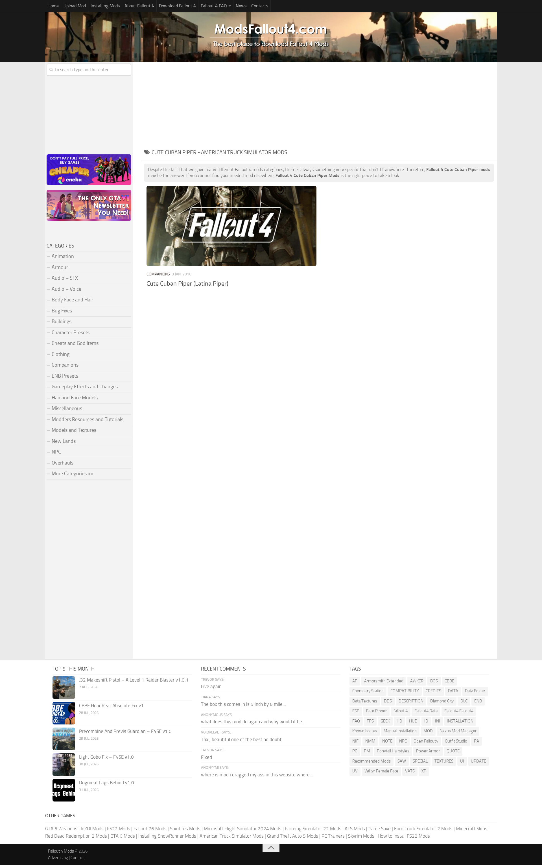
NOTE (387, 741)
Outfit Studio (456, 741)
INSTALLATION (460, 721)
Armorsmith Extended (383, 681)
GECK (385, 721)
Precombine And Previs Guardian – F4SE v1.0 (125, 731)
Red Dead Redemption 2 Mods (76, 836)
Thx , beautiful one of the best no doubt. (242, 739)
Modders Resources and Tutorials (87, 419)
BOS (434, 681)
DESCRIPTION (411, 701)
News (241, 5)
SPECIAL (420, 761)
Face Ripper (376, 710)
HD (399, 721)
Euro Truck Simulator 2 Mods (423, 828)
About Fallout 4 (139, 5)
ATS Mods (355, 828)
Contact (77, 857)
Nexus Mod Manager (458, 730)
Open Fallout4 (426, 741)
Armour (60, 267)
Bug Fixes (62, 311)
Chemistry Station (368, 690)
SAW (401, 761)
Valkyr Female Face (381, 771)
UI (462, 761)
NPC (56, 452)
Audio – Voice (66, 289)
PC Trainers (333, 836)
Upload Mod (75, 5)
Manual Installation (400, 730)
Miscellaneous (67, 408)
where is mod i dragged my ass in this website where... (257, 775)
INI (437, 721)
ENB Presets (65, 376)
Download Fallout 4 (177, 5)
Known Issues (364, 730)
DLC (463, 701)
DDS (388, 701)
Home (53, 5)
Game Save (379, 828)
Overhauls (62, 463)
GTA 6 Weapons (61, 828)
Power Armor (428, 751)
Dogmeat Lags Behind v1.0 (106, 782)
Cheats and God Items (75, 343)
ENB (478, 701)
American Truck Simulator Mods (232, 836)
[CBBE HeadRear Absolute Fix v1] (64, 713)
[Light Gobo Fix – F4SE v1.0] (64, 764)
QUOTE (453, 751)
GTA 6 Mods (122, 836)
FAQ (356, 721)
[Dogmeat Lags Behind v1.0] (64, 790)
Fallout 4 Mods (61, 851)
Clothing (60, 354)
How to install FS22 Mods (404, 836)
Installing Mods (105, 5)
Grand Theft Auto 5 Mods (292, 836)
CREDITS (433, 690)
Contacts (259, 5)
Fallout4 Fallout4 (458, 710)
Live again (211, 686)
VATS (410, 771)
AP (354, 681)
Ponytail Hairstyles (393, 751)
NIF (355, 741)
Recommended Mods (371, 761)
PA (476, 741)
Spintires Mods (185, 828)
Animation (63, 256)
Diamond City (442, 701)
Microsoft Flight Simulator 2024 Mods (242, 828)
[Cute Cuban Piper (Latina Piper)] (231, 226)
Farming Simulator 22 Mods (313, 828)
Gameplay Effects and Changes (85, 387)
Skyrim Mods (361, 836)
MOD (428, 730)
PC (354, 751)
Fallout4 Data (426, 710)
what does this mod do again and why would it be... (253, 721)
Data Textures (364, 701)
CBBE (449, 681)
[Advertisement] (319, 104)
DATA (453, 690)
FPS (370, 721)
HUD (413, 721)
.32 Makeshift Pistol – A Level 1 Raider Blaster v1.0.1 (134, 680)
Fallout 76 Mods (150, 828)
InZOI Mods (92, 828)
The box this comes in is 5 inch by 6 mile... (243, 704)
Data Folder (475, 690)
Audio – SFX (65, 278)
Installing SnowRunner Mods (167, 836)
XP (423, 771)
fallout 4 (401, 710)
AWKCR (416, 681)
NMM (370, 741)
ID (426, 721)
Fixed (206, 757)
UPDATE (478, 761)
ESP (355, 710)
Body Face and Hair (72, 300)
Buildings (61, 321)
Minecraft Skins (471, 828)
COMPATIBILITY (404, 690)
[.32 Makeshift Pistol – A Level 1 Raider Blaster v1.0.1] (64, 687)
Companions (158, 274)
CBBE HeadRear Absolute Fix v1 (111, 705)
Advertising (58, 857)
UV (355, 771)
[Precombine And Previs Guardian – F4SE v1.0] (64, 739)
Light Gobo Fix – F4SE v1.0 (106, 757)
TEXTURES (443, 761)
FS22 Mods (118, 828)
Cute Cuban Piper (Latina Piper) (187, 283)
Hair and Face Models (75, 398)
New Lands (64, 441)
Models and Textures (74, 430)
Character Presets (70, 332)
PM (367, 751)
